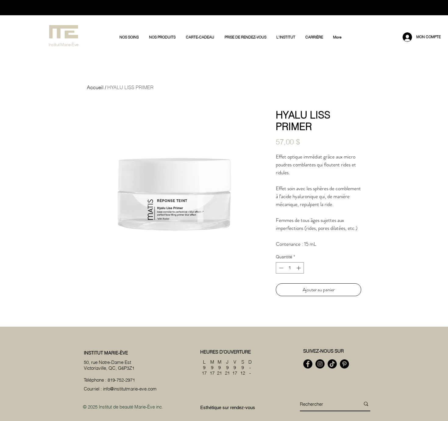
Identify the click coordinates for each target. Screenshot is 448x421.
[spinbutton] (289, 268)
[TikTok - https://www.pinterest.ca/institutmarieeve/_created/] (332, 363)
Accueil (95, 87)
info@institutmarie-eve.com (130, 389)
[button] (129, 37)
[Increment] (299, 268)
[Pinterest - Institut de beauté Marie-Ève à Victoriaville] (344, 363)
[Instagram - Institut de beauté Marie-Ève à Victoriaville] (320, 363)
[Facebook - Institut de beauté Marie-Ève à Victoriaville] (307, 363)
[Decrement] (280, 268)
